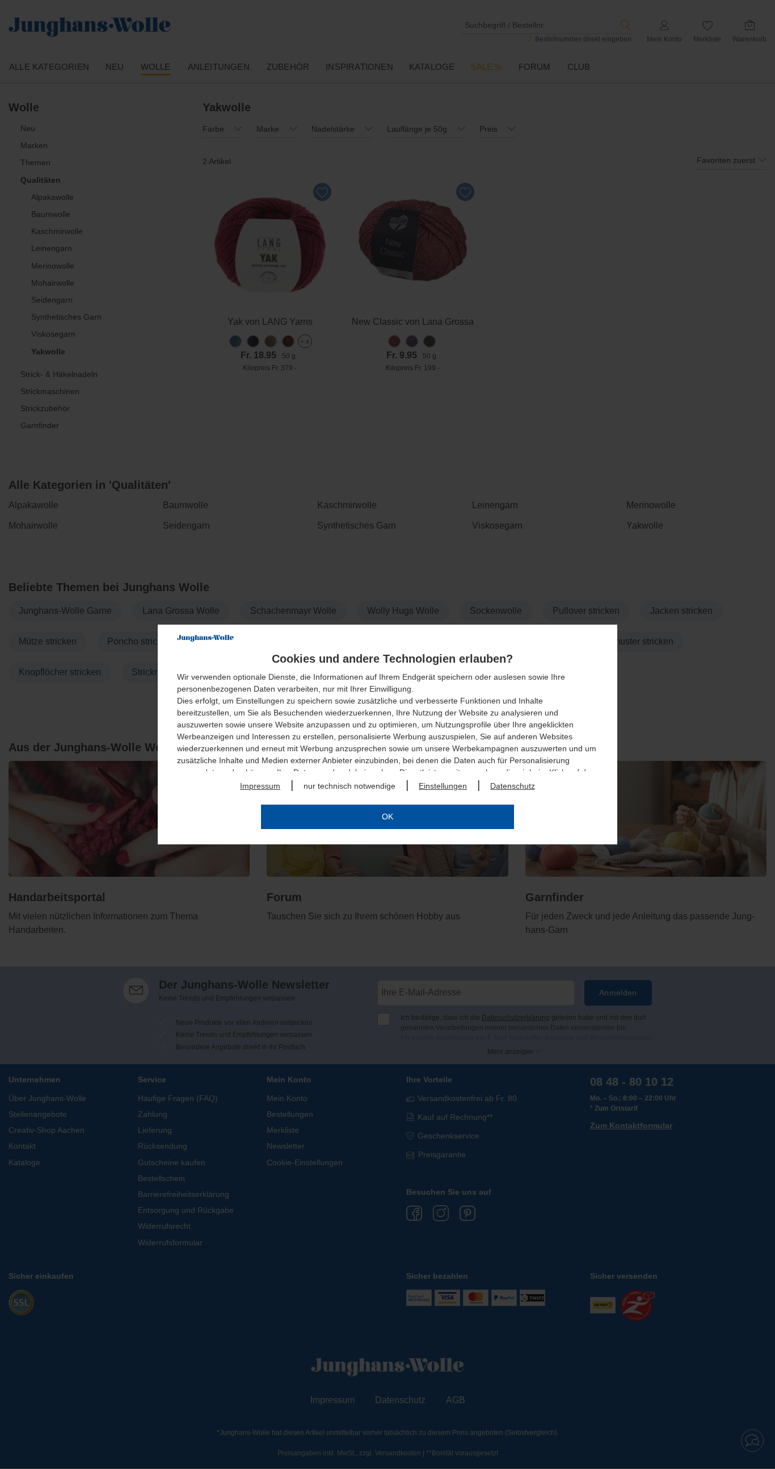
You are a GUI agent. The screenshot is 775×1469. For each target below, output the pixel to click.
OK (387, 816)
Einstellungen (443, 785)
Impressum (260, 785)
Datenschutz (512, 785)
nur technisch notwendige (349, 785)
